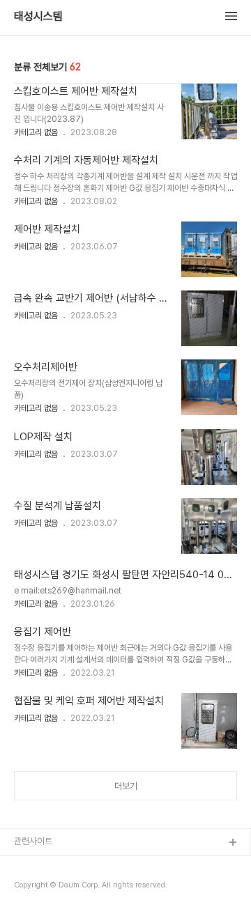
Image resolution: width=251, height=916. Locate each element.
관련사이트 (33, 841)
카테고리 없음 (36, 132)
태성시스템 (38, 16)
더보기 (125, 786)
